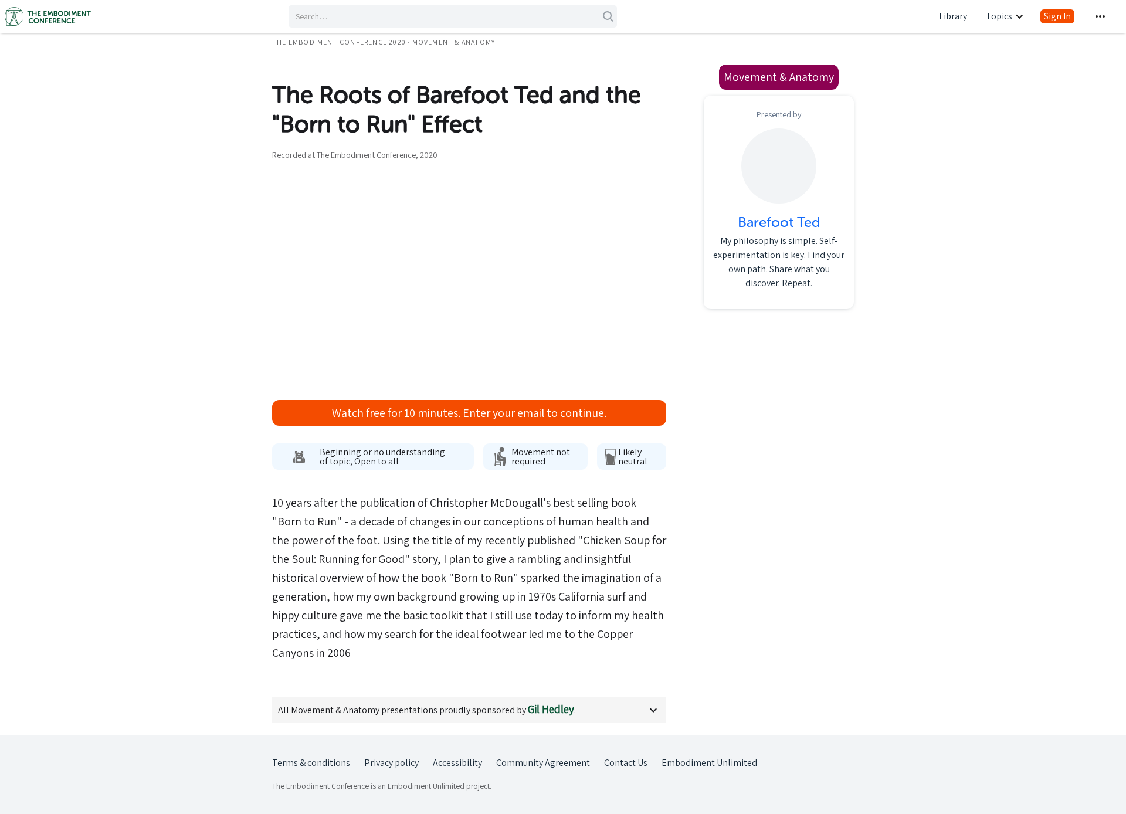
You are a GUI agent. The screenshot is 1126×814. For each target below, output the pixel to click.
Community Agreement (543, 763)
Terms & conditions (311, 763)
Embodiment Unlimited (709, 763)
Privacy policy (391, 763)
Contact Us (625, 763)
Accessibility (457, 763)
